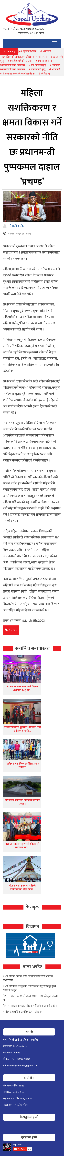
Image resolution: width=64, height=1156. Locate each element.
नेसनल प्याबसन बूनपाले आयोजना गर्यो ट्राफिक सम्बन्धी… (22, 729)
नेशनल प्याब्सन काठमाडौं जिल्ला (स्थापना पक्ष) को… (22, 688)
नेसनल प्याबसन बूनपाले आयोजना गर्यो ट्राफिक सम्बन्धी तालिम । (31, 1006)
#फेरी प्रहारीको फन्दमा (21, 61)
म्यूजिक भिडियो (29, 51)
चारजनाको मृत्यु (38, 69)
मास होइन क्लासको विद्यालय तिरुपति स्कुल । (22, 802)
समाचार (13, 630)
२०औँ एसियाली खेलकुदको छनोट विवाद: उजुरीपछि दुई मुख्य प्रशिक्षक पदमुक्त (29, 988)
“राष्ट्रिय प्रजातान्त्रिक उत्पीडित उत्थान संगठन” (22, 766)
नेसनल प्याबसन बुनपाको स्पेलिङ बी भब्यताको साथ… (22, 846)
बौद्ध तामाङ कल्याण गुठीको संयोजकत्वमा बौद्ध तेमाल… (22, 888)
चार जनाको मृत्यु (38, 65)
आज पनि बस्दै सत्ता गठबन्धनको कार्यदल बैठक (30, 71)
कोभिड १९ (45, 74)
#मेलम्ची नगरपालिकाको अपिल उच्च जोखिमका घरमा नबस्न (25, 54)
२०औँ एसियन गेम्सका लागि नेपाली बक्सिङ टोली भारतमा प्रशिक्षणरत (28, 978)
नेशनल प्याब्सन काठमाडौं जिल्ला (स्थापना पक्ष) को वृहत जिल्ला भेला (30, 998)
